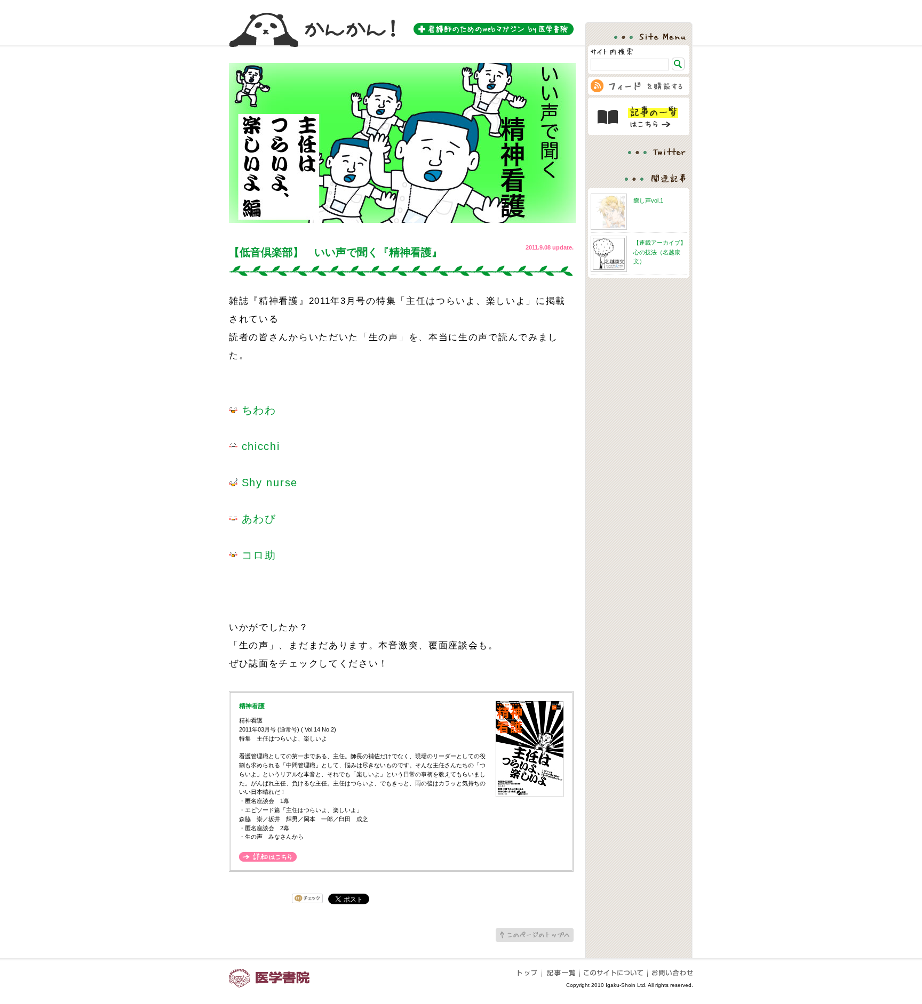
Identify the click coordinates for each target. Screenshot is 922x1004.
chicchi (258, 446)
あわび (256, 519)
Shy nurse (267, 482)
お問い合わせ (670, 973)
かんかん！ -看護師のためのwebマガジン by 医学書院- (401, 23)
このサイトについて (614, 973)
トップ (530, 973)
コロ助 (256, 555)
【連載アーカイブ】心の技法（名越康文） (659, 251)
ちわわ (256, 410)
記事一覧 (561, 973)
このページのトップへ (535, 935)
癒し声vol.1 (648, 200)
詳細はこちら (268, 857)
